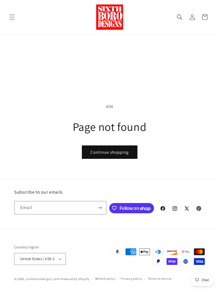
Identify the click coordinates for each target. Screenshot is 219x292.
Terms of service (160, 279)
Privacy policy (131, 279)
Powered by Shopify (75, 279)
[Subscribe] (100, 207)
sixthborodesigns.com (43, 279)
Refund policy (105, 279)
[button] (12, 17)
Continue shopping (109, 152)
